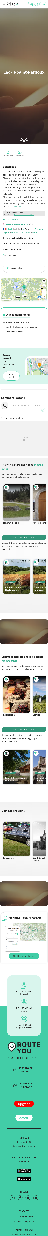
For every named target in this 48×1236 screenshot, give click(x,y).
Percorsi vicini (11, 376)
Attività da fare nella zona (17, 322)
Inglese (6, 232)
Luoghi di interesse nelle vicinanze (21, 327)
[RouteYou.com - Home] (12, 4)
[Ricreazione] (16, 694)
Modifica (20, 155)
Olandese (15, 232)
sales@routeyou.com (25, 1221)
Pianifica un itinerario (26, 1069)
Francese (39, 229)
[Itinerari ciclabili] (16, 502)
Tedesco (36, 232)
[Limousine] (16, 839)
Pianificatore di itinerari (24, 956)
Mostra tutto (9, 660)
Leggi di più (16, 206)
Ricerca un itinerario (26, 1085)
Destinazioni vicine (14, 331)
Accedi (24, 1118)
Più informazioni (10, 219)
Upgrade (24, 1104)
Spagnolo (26, 232)
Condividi (8, 155)
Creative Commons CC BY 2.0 (24, 215)
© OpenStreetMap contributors (37, 301)
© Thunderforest (23, 301)
